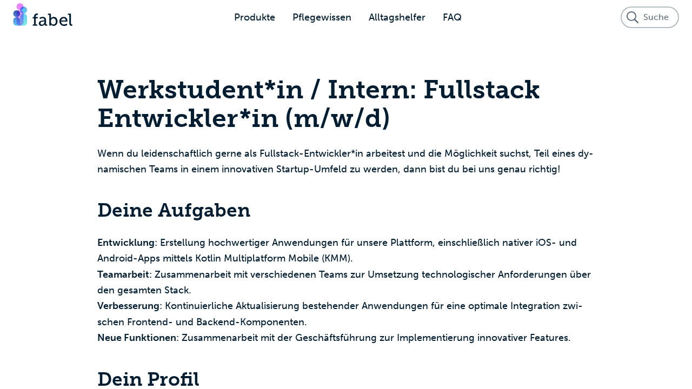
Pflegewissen (321, 17)
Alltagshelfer (397, 17)
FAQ (452, 17)
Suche (656, 17)
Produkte (254, 17)
